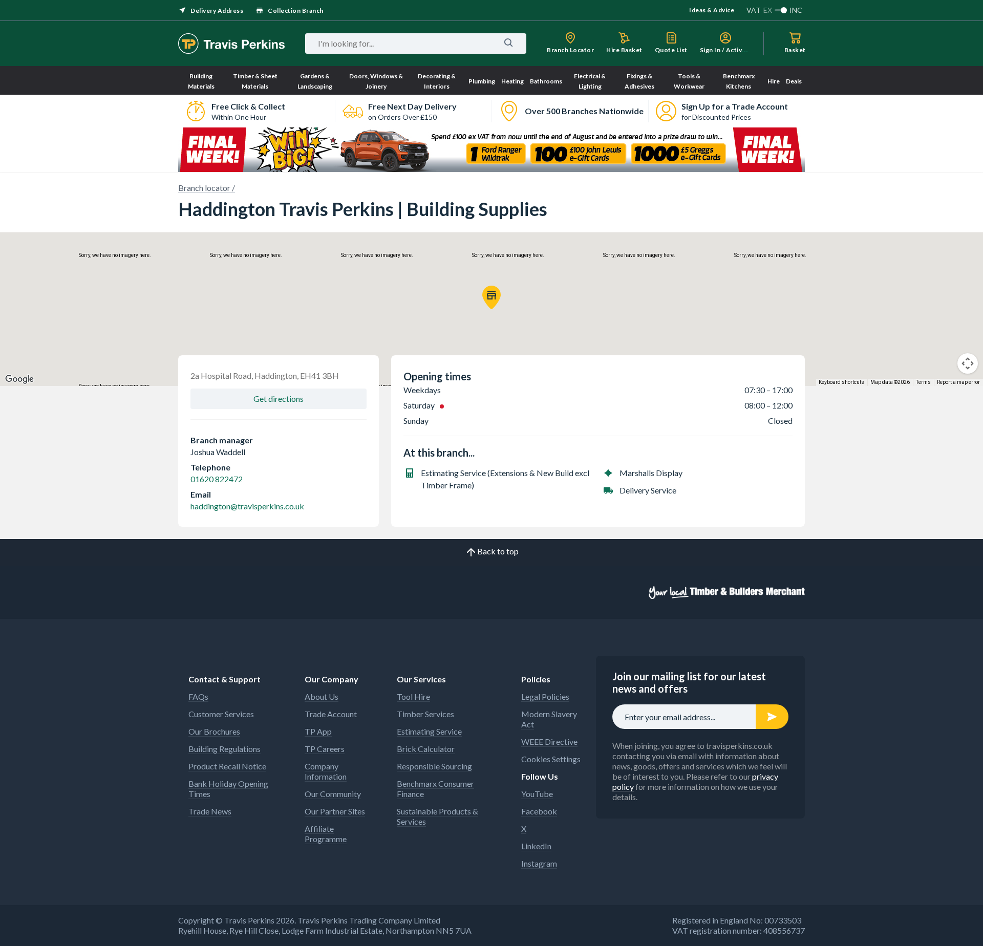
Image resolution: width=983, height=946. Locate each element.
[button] (491, 297)
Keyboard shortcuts (841, 382)
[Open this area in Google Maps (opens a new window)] (19, 379)
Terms (923, 382)
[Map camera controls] (967, 363)
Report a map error (958, 382)
